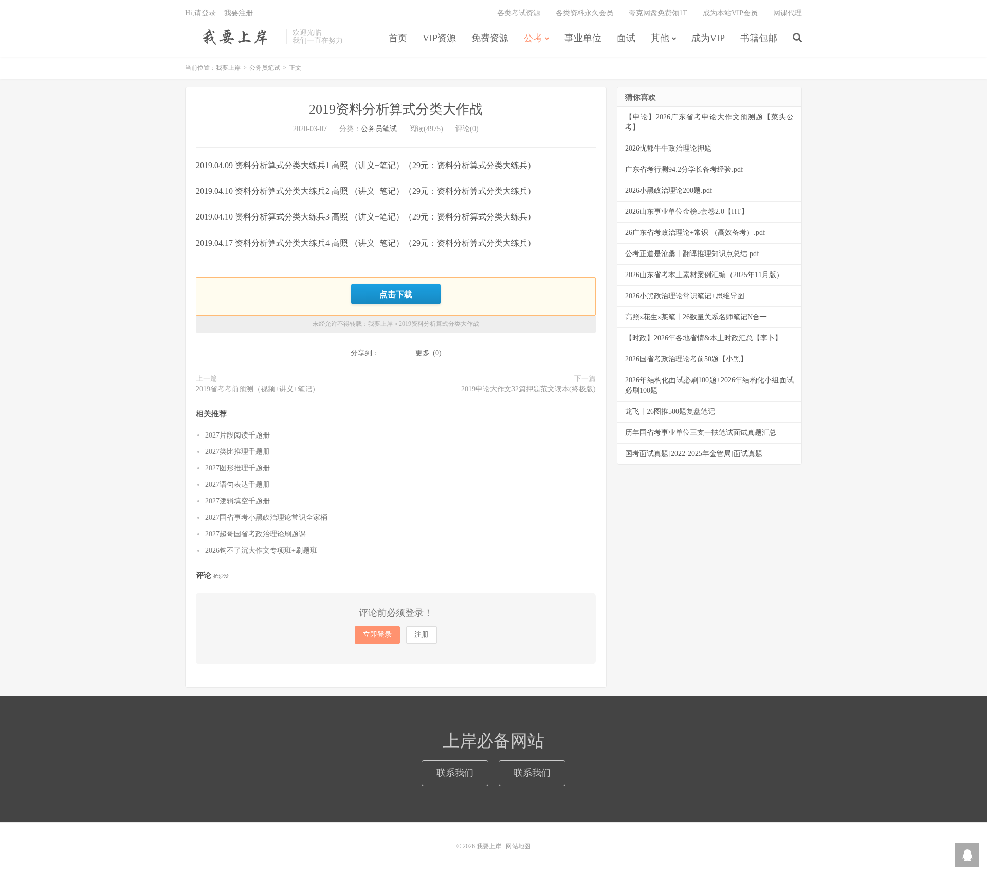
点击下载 (395, 294)
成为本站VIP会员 (730, 13)
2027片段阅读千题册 (237, 435)
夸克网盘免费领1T (658, 13)
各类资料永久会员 (584, 13)
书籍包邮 (758, 38)
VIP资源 (439, 38)
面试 (626, 38)
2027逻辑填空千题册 (237, 501)
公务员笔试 (264, 67)
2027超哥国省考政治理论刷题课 (255, 534)
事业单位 (582, 38)
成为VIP (708, 38)
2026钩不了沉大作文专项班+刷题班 (261, 550)
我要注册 (238, 13)
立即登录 (377, 635)
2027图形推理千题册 (237, 468)
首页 (398, 38)
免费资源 (489, 38)
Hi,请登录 (200, 13)
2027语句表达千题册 (237, 484)
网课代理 (787, 13)
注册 (421, 635)
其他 (660, 38)
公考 (533, 38)
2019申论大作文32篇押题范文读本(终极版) (528, 389)
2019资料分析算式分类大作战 (396, 109)
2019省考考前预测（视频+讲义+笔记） (257, 389)
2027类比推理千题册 (237, 451)
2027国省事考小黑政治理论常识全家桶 (266, 517)
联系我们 (454, 773)
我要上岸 (233, 36)
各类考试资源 (518, 13)
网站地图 (518, 846)
